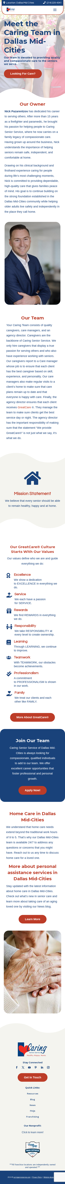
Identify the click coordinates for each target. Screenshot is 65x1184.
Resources (32, 1093)
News (32, 1105)
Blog (32, 1099)
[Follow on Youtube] (29, 1067)
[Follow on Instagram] (48, 1067)
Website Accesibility (51, 1177)
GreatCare (24, 407)
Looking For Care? (22, 73)
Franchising (32, 1116)
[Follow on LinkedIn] (41, 1067)
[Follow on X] (23, 1067)
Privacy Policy (37, 1177)
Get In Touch (32, 1077)
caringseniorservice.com (22, 1177)
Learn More (32, 919)
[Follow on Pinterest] (35, 1067)
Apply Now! (32, 790)
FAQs (32, 1111)
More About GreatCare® (32, 717)
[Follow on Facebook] (16, 1067)
